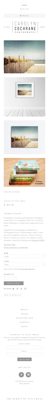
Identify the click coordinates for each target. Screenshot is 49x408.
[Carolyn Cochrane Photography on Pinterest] (21, 375)
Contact (24, 322)
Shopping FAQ (9, 245)
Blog (24, 326)
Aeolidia (26, 383)
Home (6, 192)
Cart (24, 5)
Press (24, 314)
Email (24, 351)
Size (6, 253)
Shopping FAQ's (38, 240)
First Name (24, 343)
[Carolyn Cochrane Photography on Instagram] (28, 375)
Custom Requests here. (27, 269)
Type (6, 261)
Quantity (9, 274)
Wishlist (24, 8)
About (24, 309)
